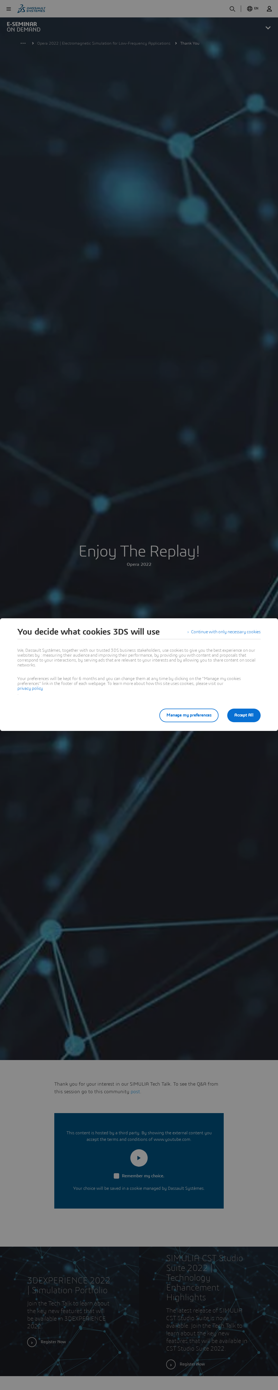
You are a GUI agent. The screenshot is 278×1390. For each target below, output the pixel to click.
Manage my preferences (188, 715)
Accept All (244, 715)
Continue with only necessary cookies (226, 632)
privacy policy (30, 688)
